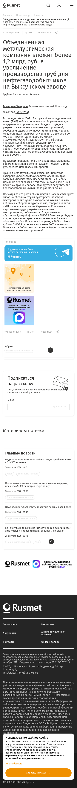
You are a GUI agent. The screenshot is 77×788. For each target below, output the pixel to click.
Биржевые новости (28, 473)
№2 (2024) (22, 112)
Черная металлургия (18, 542)
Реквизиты (47, 624)
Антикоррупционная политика (53, 633)
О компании (10, 624)
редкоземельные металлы (21, 518)
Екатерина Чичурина (15, 106)
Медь (9, 473)
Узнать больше (13, 763)
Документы (9, 633)
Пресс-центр (23, 15)
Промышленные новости (19, 350)
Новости (38, 15)
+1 (50, 350)
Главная (7, 15)
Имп (37, 542)
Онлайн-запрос (50, 641)
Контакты (8, 641)
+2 (51, 541)
